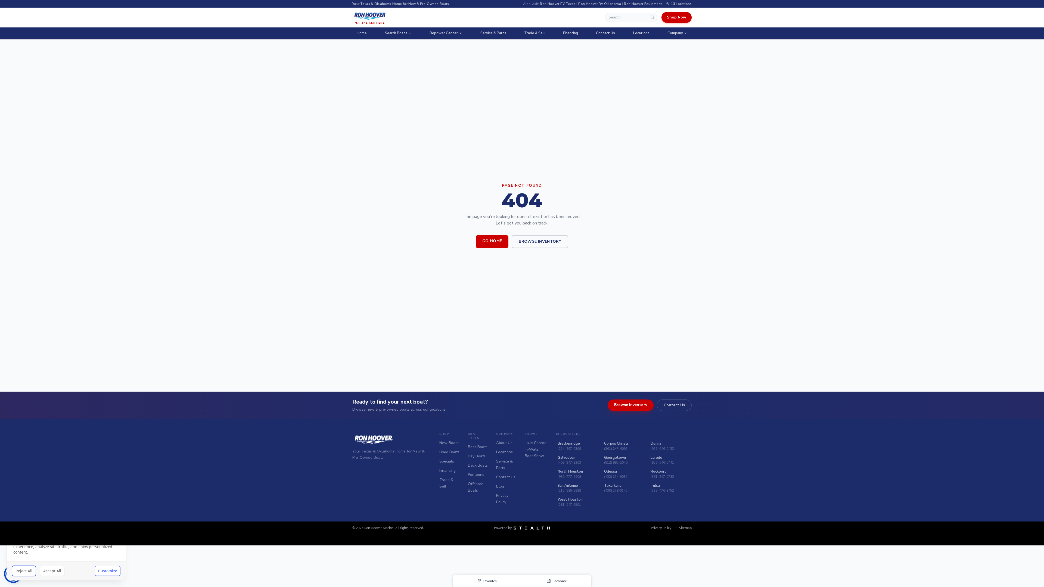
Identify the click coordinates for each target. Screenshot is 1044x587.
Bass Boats (477, 446)
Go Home (492, 240)
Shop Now (676, 17)
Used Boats (449, 452)
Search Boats (396, 33)
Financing (570, 33)
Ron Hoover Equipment (643, 4)
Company (675, 33)
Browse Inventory (540, 241)
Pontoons (476, 474)
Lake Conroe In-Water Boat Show (535, 449)
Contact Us (605, 33)
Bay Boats (477, 456)
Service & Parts (493, 33)
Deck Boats (478, 465)
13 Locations (681, 4)
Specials (446, 461)
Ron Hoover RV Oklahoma (599, 4)
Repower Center (444, 33)
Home (362, 33)
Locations (641, 33)
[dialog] (66, 551)
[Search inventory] (652, 17)
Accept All (52, 570)
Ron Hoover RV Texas (557, 4)
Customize (107, 570)
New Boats (449, 442)
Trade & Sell (534, 33)
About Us (504, 442)
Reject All (23, 570)
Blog (500, 486)
